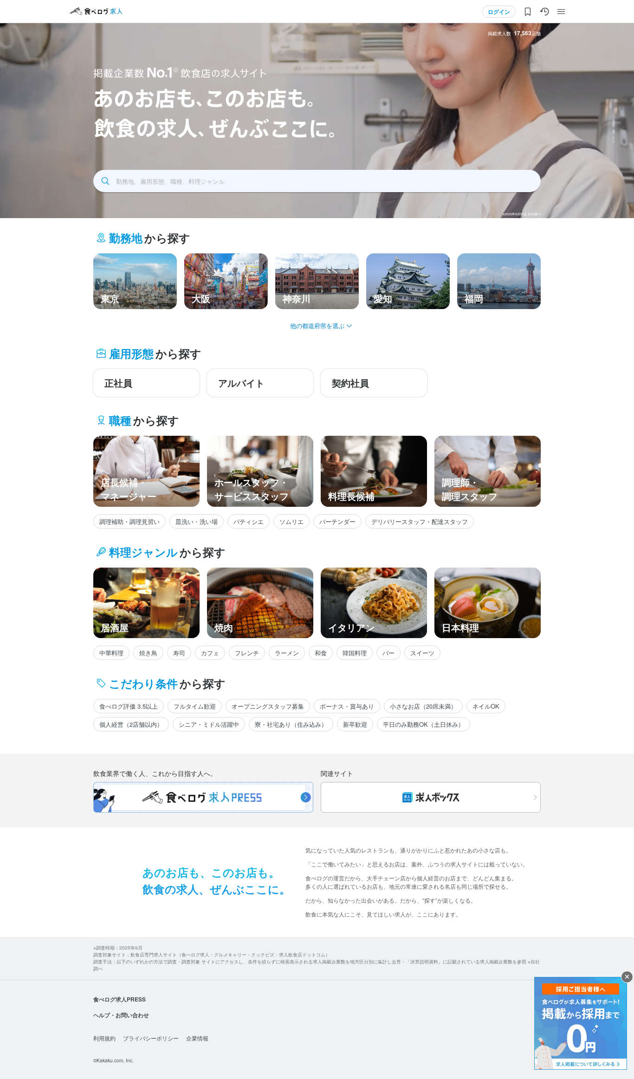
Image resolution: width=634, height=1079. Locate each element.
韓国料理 (355, 652)
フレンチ (247, 652)
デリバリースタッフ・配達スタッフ (419, 521)
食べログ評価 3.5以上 (128, 706)
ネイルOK (485, 706)
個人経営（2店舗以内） (131, 724)
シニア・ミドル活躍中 (209, 724)
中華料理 (111, 652)
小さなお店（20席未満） (423, 706)
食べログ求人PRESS (119, 999)
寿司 (179, 652)
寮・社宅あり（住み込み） (291, 724)
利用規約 (104, 1038)
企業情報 (197, 1038)
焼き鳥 (148, 652)
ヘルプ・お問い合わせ (121, 1015)
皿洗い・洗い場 (196, 521)
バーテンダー (337, 521)
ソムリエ (291, 521)
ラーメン (287, 652)
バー (388, 652)
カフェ (210, 652)
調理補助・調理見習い (129, 521)
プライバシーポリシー (151, 1038)
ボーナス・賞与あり (347, 706)
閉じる (627, 977)
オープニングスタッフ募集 (268, 706)
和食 (321, 652)
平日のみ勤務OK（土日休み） (423, 724)
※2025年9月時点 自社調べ (522, 214)
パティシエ (248, 521)
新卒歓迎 (355, 724)
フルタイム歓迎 (195, 706)
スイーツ (422, 652)
